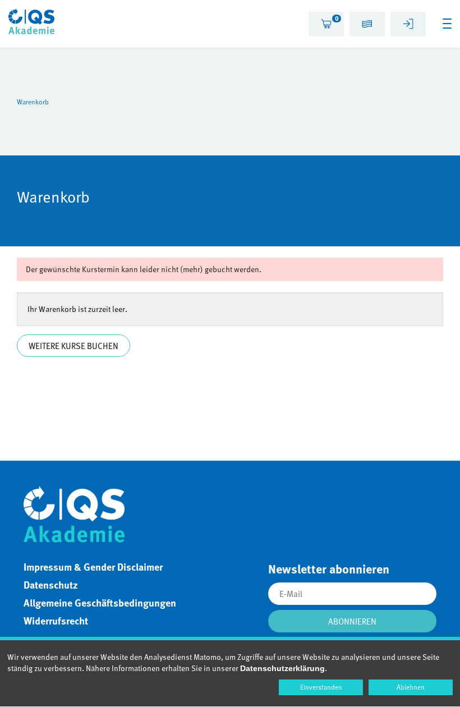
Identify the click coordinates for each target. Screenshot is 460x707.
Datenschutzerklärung (282, 668)
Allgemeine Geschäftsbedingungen (100, 602)
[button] (367, 25)
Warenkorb (33, 102)
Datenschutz (51, 585)
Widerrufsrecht (56, 620)
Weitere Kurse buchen (73, 345)
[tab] (326, 24)
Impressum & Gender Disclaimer (93, 567)
